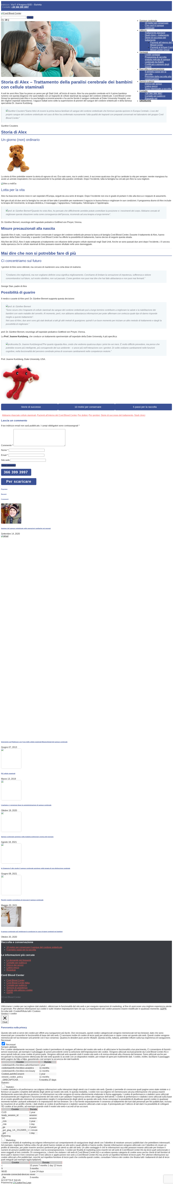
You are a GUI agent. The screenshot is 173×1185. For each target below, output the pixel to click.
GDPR (9, 992)
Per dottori (83, 415)
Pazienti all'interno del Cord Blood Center (57, 415)
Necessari (11, 1044)
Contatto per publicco (155, 96)
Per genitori (94, 415)
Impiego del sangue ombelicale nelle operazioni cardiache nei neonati (26, 528)
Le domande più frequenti (18, 960)
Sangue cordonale (148, 20)
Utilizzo (143, 30)
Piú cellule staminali (8, 773)
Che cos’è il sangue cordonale (154, 26)
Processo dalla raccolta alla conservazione (158, 77)
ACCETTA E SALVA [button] (11, 1180)
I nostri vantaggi (152, 55)
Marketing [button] (6, 1136)
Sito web (5, 460)
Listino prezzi (151, 86)
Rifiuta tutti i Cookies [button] (30, 1011)
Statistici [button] (5, 1083)
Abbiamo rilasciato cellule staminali (19, 415)
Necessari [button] (6, 1040)
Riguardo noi (151, 98)
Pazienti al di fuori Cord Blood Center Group (161, 48)
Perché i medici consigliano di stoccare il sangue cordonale (22, 900)
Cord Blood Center (15, 980)
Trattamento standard (155, 33)
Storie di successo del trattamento (155, 38)
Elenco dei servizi (153, 84)
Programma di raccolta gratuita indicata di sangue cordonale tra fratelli (157, 59)
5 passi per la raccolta (143, 407)
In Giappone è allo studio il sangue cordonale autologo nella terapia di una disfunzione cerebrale (35, 868)
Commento (7, 445)
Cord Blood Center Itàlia (18, 983)
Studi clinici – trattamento (157, 35)
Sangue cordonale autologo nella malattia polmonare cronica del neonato (27, 837)
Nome (4, 450)
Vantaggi (143, 52)
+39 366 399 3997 (20, 7)
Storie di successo (29, 407)
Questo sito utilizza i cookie (19, 990)
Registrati (11, 970)
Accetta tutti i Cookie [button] (11, 1011)
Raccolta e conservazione (151, 69)
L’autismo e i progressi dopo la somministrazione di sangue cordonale (26, 805)
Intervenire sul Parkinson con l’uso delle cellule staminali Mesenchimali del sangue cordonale (34, 742)
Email (4, 455)
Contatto (143, 91)
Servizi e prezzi (146, 81)
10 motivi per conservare (156, 23)
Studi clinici (139, 415)
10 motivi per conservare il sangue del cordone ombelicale (34, 947)
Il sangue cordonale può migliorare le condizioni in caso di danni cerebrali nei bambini (32, 931)
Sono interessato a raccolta (158, 89)
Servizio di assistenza (16, 988)
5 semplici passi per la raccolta (21, 950)
